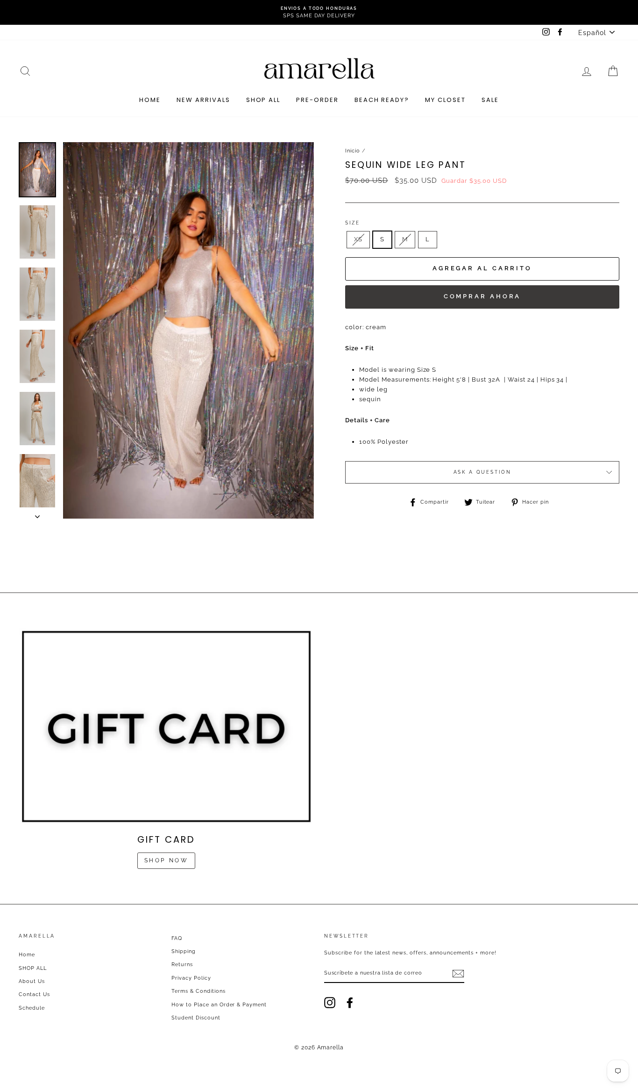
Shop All (263, 99)
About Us (32, 981)
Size (352, 222)
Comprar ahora (482, 296)
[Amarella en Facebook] (349, 1002)
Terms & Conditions (198, 991)
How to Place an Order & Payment (219, 1005)
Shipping (183, 951)
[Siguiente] (37, 514)
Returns (182, 964)
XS (358, 239)
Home (150, 99)
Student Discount (195, 1018)
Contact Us (34, 994)
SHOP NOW (166, 860)
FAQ (176, 938)
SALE (490, 99)
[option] (319, 12)
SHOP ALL (33, 968)
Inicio (352, 151)
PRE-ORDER (317, 99)
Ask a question (482, 472)
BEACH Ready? (381, 99)
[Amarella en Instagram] (329, 1002)
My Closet (445, 99)
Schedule (32, 1008)
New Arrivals (203, 99)
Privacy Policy (191, 978)
